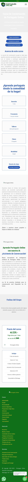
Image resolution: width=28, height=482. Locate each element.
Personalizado (5, 404)
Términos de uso (6, 442)
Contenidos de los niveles (8, 434)
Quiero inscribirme (14, 37)
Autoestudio (5, 400)
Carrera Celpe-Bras (7, 407)
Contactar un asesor (14, 41)
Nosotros (4, 429)
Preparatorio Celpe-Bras (8, 409)
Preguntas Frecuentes (7, 438)
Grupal (3, 402)
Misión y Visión (6, 432)
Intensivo (4, 411)
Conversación (5, 413)
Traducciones (5, 459)
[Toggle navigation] (26, 4)
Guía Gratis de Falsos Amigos (9, 457)
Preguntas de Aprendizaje (8, 440)
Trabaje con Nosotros (7, 436)
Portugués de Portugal (7, 463)
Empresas (4, 461)
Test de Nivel (5, 421)
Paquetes (4, 419)
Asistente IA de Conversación (9, 452)
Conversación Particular (14, 45)
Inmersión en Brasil (7, 415)
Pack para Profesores (7, 454)
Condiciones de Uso (7, 444)
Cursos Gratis (5, 417)
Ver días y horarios (14, 167)
